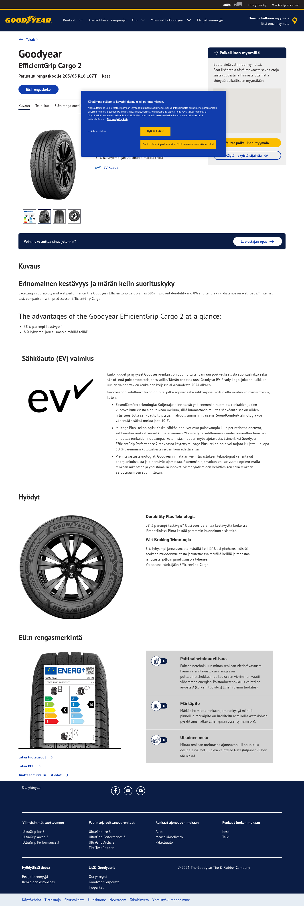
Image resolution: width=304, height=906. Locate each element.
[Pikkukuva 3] (59, 216)
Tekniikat (42, 105)
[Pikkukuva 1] (29, 216)
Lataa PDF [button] (26, 766)
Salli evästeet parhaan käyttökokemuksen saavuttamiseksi (178, 144)
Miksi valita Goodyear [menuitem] (167, 20)
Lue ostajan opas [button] (254, 241)
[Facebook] (115, 790)
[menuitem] (227, 4)
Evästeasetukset (98, 131)
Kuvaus (24, 105)
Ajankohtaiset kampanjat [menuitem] (108, 20)
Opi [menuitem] (134, 20)
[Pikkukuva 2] (44, 216)
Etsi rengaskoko (38, 89)
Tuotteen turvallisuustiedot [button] (40, 775)
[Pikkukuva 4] (74, 216)
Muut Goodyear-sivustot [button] (285, 5)
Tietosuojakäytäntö (117, 119)
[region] (153, 124)
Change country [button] (257, 5)
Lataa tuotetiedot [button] (32, 757)
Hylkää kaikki (155, 131)
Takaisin (32, 39)
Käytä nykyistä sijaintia (244, 155)
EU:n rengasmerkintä (71, 105)
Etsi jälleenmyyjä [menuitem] (210, 20)
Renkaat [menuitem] (69, 20)
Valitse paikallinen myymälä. (247, 143)
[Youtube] (128, 790)
